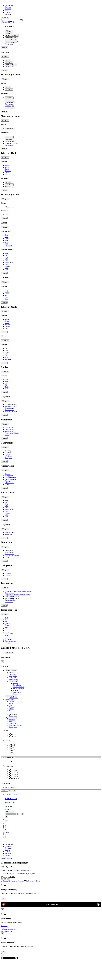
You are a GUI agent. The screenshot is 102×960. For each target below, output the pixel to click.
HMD (7, 264)
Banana (7, 623)
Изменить (4, 926)
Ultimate (7, 172)
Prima (6, 297)
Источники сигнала (11, 143)
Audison (8, 62)
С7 (6, 628)
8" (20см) (8, 451)
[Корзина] (13, 22)
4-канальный (9, 431)
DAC (6, 214)
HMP (6, 268)
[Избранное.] (6, 816)
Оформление (9, 483)
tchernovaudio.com (7, 858)
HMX (7, 255)
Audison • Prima (10, 802)
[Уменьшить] (11, 814)
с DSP (7, 435)
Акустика (8, 97)
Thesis (7, 293)
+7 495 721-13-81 (6, 870)
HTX (6, 259)
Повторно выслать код (8, 930)
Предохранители (10, 477)
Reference (8, 171)
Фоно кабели (9, 593)
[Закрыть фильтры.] (2, 661)
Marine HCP (9, 262)
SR (6, 295)
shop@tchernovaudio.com (21, 870)
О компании (9, 5)
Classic (7, 169)
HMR (6, 261)
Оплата (7, 12)
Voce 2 (7, 292)
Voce (6, 290)
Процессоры (9, 104)
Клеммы (7, 474)
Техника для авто (11, 35)
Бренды (7, 10)
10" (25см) (8, 452)
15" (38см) (8, 456)
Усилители (9, 100)
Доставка (8, 14)
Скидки (7, 855)
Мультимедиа (9, 106)
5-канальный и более (12, 433)
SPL (6, 242)
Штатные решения (11, 411)
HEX (6, 253)
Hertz (7, 60)
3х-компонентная (11, 406)
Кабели (8, 182)
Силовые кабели (10, 600)
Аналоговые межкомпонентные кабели (18, 591)
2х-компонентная (11, 404)
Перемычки (9, 602)
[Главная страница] (2, 841)
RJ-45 (7, 636)
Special (7, 167)
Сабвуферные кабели (12, 596)
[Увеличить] (22, 814)
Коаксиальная (9, 408)
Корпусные (8, 458)
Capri (6, 269)
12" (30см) (8, 454)
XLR (6, 620)
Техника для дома (11, 42)
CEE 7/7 (7, 632)
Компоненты (9, 410)
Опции (7, 484)
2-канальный (9, 429)
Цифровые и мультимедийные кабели (17, 595)
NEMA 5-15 (9, 634)
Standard (7, 165)
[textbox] (51, 897)
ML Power (8, 246)
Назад (7, 820)
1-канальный (9, 427)
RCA (6, 618)
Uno (6, 237)
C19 (6, 630)
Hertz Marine (9, 128)
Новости (8, 7)
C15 (6, 627)
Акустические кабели (12, 598)
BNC (6, 621)
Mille (6, 240)
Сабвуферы (9, 102)
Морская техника (11, 37)
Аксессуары (9, 108)
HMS (6, 257)
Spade (7, 625)
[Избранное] (11, 22)
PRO (6, 174)
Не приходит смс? (7, 931)
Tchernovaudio (9, 66)
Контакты (8, 9)
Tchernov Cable (10, 40)
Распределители (10, 479)
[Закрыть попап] (2, 909)
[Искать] (21, 20)
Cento (7, 238)
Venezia (7, 266)
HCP (6, 244)
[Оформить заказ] (9, 22)
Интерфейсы (9, 475)
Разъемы (8, 184)
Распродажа (9, 44)
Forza (6, 299)
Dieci (6, 235)
